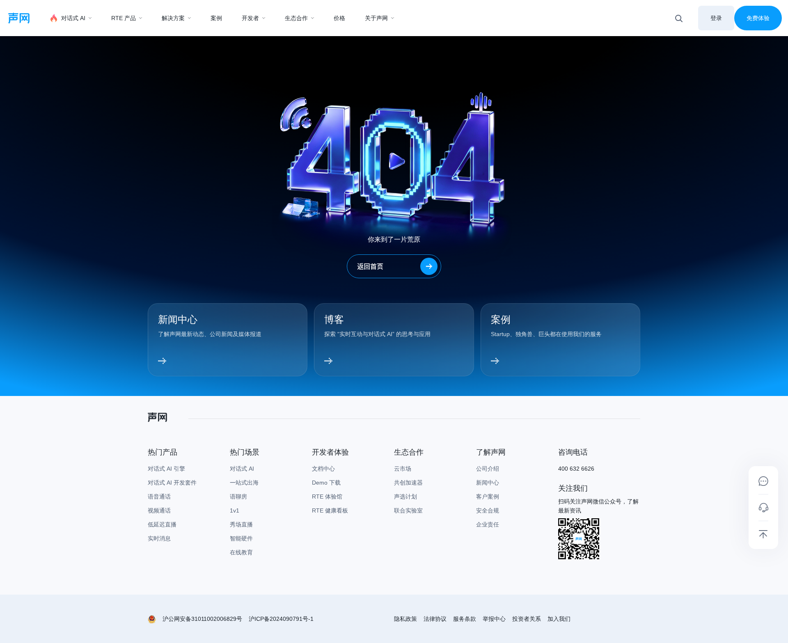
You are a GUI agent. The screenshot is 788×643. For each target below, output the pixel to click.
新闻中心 (487, 482)
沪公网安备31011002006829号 (202, 619)
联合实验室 (408, 510)
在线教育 (241, 552)
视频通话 (159, 510)
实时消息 (159, 538)
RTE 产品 (123, 18)
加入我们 (558, 619)
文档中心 (323, 468)
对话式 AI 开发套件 (172, 482)
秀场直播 (241, 524)
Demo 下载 (326, 482)
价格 (339, 18)
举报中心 (494, 619)
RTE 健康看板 (330, 510)
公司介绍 (487, 468)
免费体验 (758, 18)
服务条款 (464, 619)
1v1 (234, 510)
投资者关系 (526, 619)
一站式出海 (244, 482)
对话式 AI (73, 18)
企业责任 (487, 524)
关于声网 (376, 18)
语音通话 (159, 496)
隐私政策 (405, 619)
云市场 (402, 468)
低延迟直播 (162, 524)
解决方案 (173, 18)
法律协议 (435, 619)
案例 (216, 18)
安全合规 (487, 510)
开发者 (250, 18)
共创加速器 (408, 482)
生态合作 (296, 18)
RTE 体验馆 (327, 496)
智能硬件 (241, 538)
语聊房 (238, 496)
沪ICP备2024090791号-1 (281, 619)
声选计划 (405, 496)
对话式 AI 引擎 (166, 468)
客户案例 (487, 496)
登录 (716, 18)
